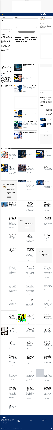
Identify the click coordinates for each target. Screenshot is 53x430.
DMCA (30, 421)
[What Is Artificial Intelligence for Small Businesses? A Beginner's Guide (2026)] (40, 184)
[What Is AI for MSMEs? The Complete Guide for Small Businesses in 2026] (4, 206)
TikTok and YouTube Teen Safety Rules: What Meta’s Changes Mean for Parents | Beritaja (6, 24)
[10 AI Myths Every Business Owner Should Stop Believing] (40, 154)
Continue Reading (43, 30)
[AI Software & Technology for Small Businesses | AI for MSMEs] (18, 89)
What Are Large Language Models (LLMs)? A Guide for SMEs (46, 22)
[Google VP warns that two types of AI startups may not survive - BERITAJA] (4, 359)
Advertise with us (14, 426)
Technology (6, 426)
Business (3, 426)
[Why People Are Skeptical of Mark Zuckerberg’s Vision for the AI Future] (18, 78)
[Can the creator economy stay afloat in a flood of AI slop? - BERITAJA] (22, 331)
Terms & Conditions (32, 419)
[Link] (4, 187)
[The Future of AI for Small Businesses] (4, 154)
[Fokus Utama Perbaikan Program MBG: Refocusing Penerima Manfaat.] (40, 285)
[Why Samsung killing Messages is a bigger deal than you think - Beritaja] (40, 302)
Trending (10, 14)
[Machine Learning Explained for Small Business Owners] (18, 114)
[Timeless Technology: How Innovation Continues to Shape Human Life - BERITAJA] (4, 318)
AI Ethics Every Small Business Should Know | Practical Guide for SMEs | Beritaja (26, 39)
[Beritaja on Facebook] (6, 423)
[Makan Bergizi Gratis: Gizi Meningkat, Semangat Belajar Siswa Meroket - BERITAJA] (4, 373)
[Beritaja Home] (43, 14)
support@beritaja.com (44, 419)
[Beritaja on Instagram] (3, 423)
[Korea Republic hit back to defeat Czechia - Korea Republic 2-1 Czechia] (4, 268)
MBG (8, 14)
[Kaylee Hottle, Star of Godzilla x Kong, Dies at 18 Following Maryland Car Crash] (40, 237)
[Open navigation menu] (2, 14)
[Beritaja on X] (1, 423)
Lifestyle (11, 426)
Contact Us (18, 419)
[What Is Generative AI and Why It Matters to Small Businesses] (18, 125)
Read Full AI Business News (19, 45)
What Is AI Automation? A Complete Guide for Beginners (6, 50)
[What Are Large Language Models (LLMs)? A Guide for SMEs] (18, 67)
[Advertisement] (26, 6)
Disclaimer (31, 420)
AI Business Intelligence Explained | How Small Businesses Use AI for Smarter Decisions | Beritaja (7, 30)
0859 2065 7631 (43, 420)
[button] (16, 27)
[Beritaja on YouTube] (5, 423)
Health (8, 426)
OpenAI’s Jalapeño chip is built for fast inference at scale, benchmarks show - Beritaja (6, 41)
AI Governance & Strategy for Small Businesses (6, 20)
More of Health (44, 257)
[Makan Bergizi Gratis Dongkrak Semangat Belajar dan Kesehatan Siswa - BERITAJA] (22, 373)
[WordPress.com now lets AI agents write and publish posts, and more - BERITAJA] (22, 318)
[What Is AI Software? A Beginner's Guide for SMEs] (18, 135)
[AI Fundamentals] (22, 154)
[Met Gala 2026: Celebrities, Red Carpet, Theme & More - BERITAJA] (4, 302)
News (5, 14)
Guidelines (18, 421)
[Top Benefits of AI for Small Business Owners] (22, 184)
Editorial (18, 420)
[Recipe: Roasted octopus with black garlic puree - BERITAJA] (4, 345)
